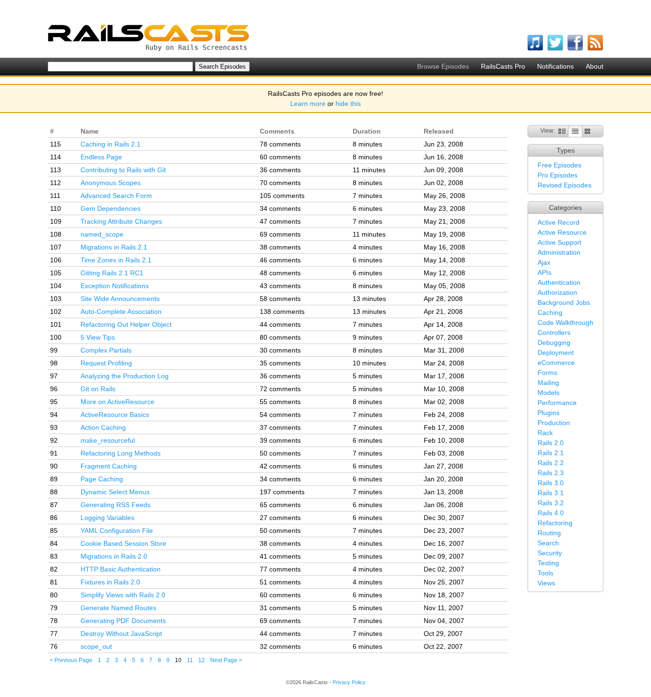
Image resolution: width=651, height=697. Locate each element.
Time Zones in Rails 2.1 (116, 260)
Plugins (548, 412)
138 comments (282, 311)
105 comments (282, 195)
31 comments (280, 608)
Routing (549, 533)
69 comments (280, 234)
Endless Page (101, 157)
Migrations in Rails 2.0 (114, 556)
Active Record (559, 222)
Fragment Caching (109, 466)
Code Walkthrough (565, 322)
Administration (559, 252)
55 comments (280, 402)
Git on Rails (98, 389)
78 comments (280, 144)
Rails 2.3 (551, 473)
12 (201, 660)
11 (190, 660)
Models (548, 392)
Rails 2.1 (551, 453)
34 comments (280, 208)
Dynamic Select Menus (115, 492)
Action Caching (103, 427)
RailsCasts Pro (503, 66)
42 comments (280, 466)
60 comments (280, 157)
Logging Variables (107, 517)
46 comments (280, 260)
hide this (348, 103)
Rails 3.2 (551, 503)
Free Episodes (559, 165)
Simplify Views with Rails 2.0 (123, 595)
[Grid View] (587, 130)
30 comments (280, 350)
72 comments (280, 389)
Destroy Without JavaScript (121, 633)
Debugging (554, 342)
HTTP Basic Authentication (121, 569)
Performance (557, 402)
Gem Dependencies (111, 208)
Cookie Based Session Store (123, 543)
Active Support (559, 242)
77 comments (280, 569)
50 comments (280, 453)
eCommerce (556, 362)
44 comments (280, 324)
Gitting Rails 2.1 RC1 (112, 273)
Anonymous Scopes (111, 183)
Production (554, 423)
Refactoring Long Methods (121, 453)
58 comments (280, 298)
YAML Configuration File (117, 530)
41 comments (280, 556)
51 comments (280, 582)
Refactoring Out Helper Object (126, 324)
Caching (550, 312)
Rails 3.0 (551, 483)
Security (550, 553)
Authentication (559, 282)
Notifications (555, 66)
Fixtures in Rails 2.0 (110, 582)
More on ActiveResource (117, 402)
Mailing (548, 382)
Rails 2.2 (551, 463)
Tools (545, 573)
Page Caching (102, 479)
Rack (545, 433)
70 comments (280, 183)
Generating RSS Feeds (116, 505)
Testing (548, 563)
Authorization (557, 292)
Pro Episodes (558, 175)
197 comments (282, 492)
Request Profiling (106, 363)
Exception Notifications (115, 286)
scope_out (96, 646)
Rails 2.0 (551, 443)
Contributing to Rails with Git (123, 170)
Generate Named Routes (118, 608)
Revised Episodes (564, 185)
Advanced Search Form (116, 195)
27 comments (280, 517)
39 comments (280, 440)
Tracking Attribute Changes (121, 221)
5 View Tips (98, 337)
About (594, 66)
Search (548, 543)
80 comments (280, 337)
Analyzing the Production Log (125, 376)
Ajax (544, 262)
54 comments (280, 414)
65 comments (280, 505)
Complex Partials (106, 350)
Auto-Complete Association (121, 311)
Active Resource (562, 232)
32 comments (280, 646)
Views (546, 583)
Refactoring (555, 523)
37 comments (280, 427)
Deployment (556, 352)
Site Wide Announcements (120, 298)
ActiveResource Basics (115, 414)
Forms (547, 372)
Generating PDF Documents (123, 620)
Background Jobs (564, 302)
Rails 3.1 (551, 493)
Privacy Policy (349, 682)
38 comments (280, 247)
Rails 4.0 (551, 513)
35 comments (280, 363)
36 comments (280, 170)
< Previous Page (71, 660)
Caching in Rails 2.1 (111, 144)
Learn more (308, 103)
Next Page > (226, 660)
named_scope (102, 234)
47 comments (280, 221)
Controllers (554, 332)
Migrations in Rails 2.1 (114, 247)
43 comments (280, 286)
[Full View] (562, 130)
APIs (544, 272)
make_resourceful (108, 440)
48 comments (280, 273)
